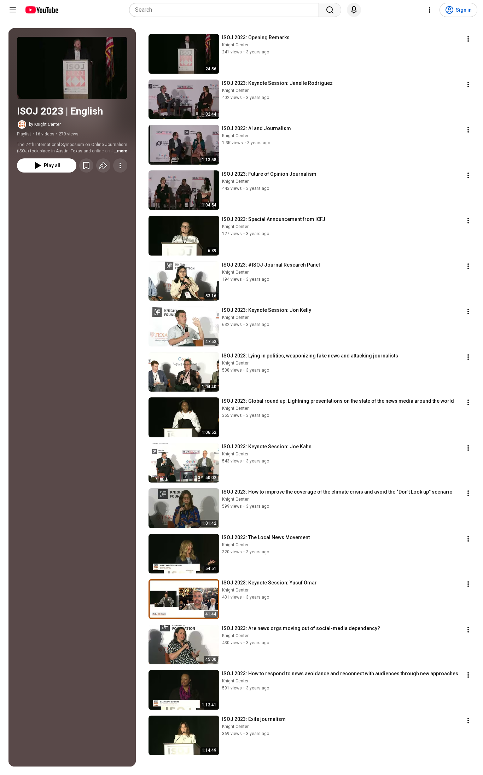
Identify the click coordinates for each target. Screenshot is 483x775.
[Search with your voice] (354, 10)
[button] (72, 68)
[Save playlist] (86, 165)
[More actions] (120, 165)
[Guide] (12, 10)
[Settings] (429, 10)
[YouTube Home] (41, 10)
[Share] (103, 165)
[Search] (330, 10)
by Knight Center (45, 124)
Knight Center (235, 44)
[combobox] (226, 10)
